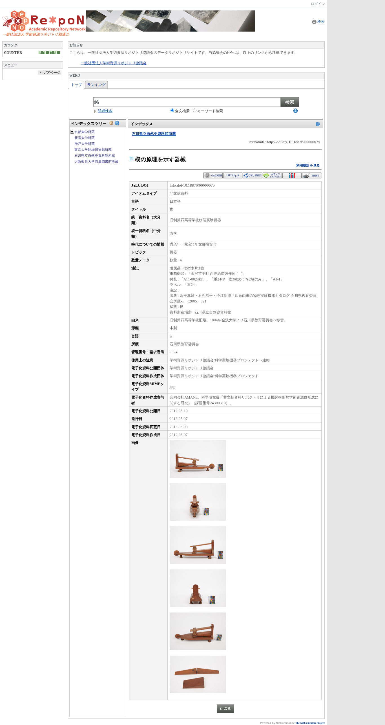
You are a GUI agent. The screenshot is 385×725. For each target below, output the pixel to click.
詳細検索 (105, 111)
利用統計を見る (308, 165)
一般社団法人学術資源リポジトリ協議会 (114, 63)
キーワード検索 (210, 111)
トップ (76, 85)
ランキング (96, 85)
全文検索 (182, 111)
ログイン (318, 4)
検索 (321, 21)
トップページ (50, 72)
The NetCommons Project (310, 723)
